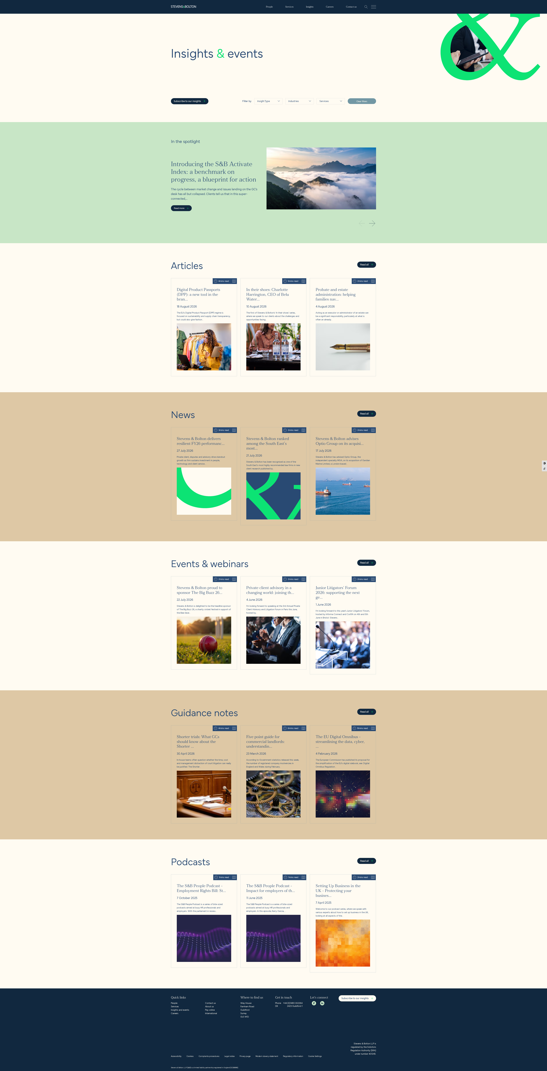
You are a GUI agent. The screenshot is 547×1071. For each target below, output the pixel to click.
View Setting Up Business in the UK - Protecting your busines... (339, 876)
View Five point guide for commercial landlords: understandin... (270, 727)
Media (292, 152)
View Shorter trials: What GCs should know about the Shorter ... (201, 727)
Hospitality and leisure (297, 121)
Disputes (325, 145)
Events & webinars (267, 126)
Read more (179, 208)
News (261, 119)
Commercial (326, 113)
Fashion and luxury (298, 113)
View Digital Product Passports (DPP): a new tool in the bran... (200, 280)
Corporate (325, 129)
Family (323, 159)
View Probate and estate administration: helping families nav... (339, 280)
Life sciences (296, 145)
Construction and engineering (329, 121)
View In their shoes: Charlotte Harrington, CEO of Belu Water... (270, 280)
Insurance (294, 139)
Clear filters (361, 101)
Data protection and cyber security (330, 137)
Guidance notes (266, 133)
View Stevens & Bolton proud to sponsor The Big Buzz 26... (199, 578)
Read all (364, 264)
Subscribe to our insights (187, 101)
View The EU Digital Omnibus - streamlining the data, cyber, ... (339, 727)
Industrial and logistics (296, 131)
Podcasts (263, 140)
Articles (262, 113)
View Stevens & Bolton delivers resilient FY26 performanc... (198, 429)
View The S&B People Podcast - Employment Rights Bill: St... (199, 876)
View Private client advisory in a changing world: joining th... (268, 578)
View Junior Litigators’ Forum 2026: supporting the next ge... (338, 578)
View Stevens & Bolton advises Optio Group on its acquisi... (338, 429)
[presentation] (372, 224)
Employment (327, 152)
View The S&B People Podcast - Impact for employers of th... (269, 876)
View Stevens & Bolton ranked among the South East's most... (270, 429)
